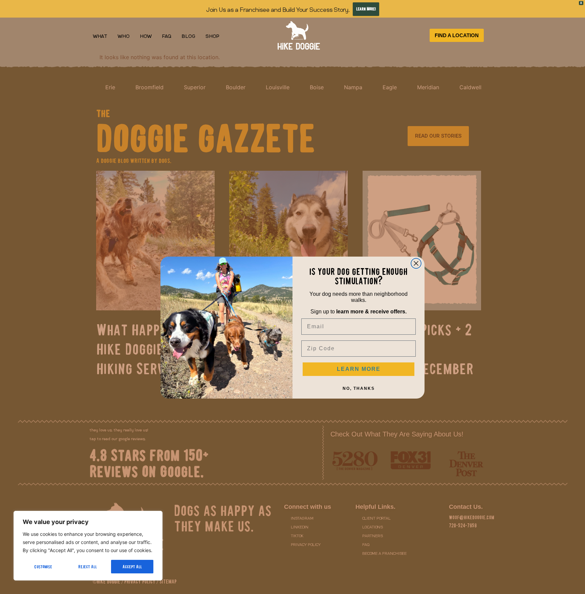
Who (123, 35)
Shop (212, 35)
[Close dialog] (416, 263)
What (100, 35)
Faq (166, 35)
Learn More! (366, 8)
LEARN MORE (359, 369)
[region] (88, 545)
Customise (43, 566)
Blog (188, 35)
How (146, 35)
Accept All (132, 566)
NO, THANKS (359, 388)
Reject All (87, 566)
